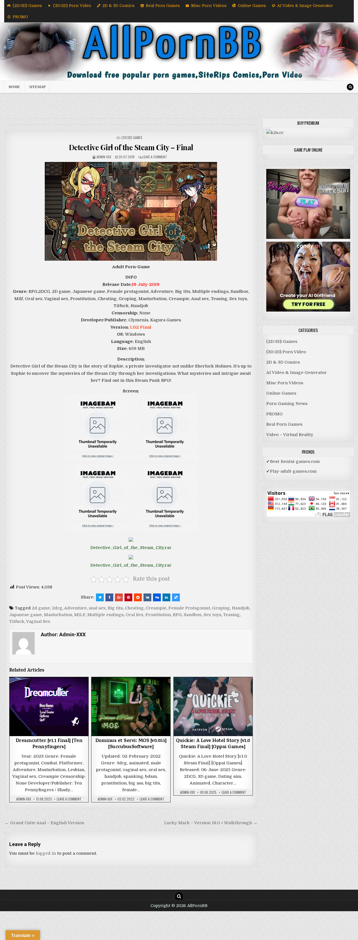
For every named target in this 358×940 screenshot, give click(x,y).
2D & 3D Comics (118, 5)
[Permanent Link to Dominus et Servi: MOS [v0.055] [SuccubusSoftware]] (130, 706)
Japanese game (25, 614)
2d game (41, 608)
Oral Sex (134, 614)
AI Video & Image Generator (305, 5)
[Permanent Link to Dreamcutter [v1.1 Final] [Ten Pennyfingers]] (49, 706)
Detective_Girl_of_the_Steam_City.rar (130, 547)
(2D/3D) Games (27, 5)
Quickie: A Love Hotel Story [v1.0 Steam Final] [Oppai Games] (213, 744)
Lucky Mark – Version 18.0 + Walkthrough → (210, 822)
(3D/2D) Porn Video (72, 5)
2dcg (57, 608)
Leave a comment (154, 156)
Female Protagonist (189, 608)
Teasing (231, 614)
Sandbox (193, 614)
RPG (177, 614)
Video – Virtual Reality (289, 434)
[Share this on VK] (147, 597)
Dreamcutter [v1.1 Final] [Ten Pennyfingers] (49, 744)
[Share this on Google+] (119, 597)
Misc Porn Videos (209, 5)
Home (14, 87)
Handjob (240, 608)
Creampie (156, 608)
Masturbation (58, 614)
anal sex (97, 608)
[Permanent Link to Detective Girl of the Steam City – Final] (131, 211)
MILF (79, 614)
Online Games (252, 5)
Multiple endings (105, 614)
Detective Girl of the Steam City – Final (131, 147)
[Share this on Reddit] (138, 597)
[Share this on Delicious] (176, 597)
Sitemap (37, 87)
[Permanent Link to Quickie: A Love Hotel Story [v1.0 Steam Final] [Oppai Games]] (213, 706)
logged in (46, 853)
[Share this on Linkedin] (166, 597)
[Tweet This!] (100, 597)
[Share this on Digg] (157, 597)
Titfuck (16, 621)
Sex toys (212, 614)
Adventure (75, 608)
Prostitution (158, 614)
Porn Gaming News (286, 403)
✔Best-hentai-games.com (293, 461)
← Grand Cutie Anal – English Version (44, 822)
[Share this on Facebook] (109, 597)
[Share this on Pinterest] (128, 597)
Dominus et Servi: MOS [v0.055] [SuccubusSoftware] (131, 744)
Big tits (115, 608)
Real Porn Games (163, 5)
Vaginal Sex (38, 621)
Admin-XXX (103, 156)
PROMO (20, 17)
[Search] (350, 87)
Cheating (134, 608)
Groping (221, 608)
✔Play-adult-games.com (291, 471)
